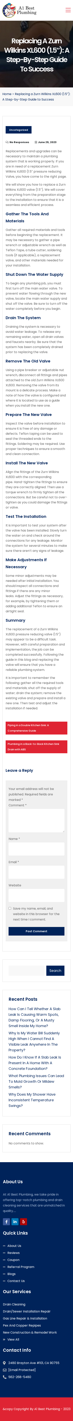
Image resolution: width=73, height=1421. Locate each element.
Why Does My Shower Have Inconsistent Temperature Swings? (32, 1100)
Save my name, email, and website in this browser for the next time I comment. (36, 914)
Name (14, 839)
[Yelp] (23, 1221)
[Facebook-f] (6, 1221)
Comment (18, 805)
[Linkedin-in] (14, 1221)
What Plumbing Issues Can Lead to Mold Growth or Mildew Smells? (36, 1081)
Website (15, 885)
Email (14, 862)
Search (55, 970)
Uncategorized (18, 130)
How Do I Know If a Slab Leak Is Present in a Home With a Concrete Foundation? (35, 1063)
